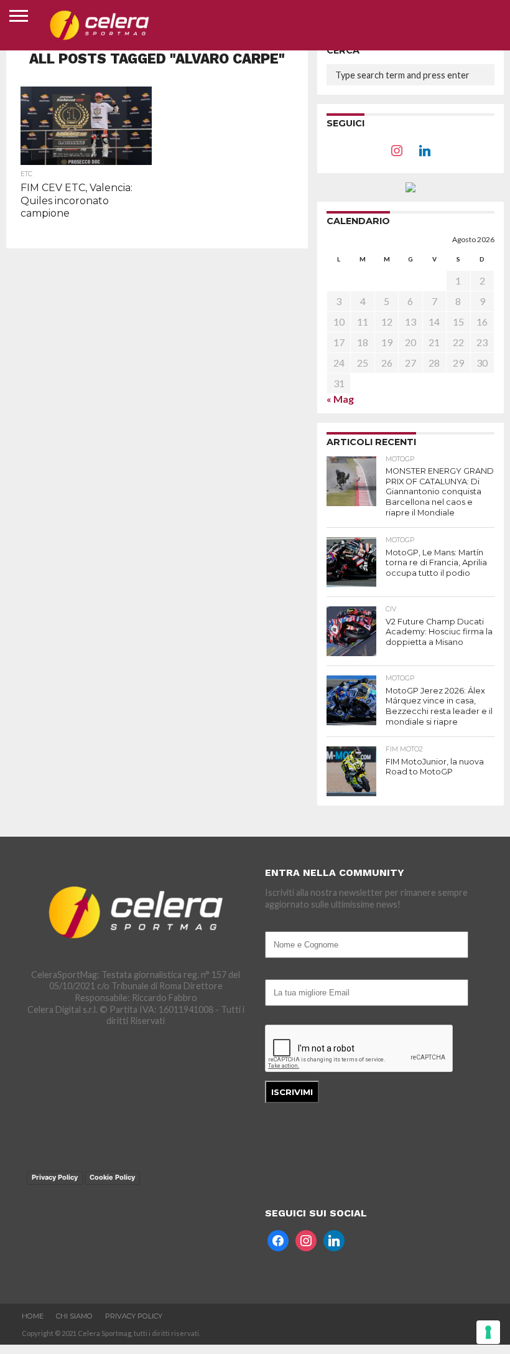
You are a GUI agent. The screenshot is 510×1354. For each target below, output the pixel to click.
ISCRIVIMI (292, 1092)
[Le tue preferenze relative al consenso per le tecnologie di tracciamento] (488, 1332)
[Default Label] (334, 1239)
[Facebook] (396, 149)
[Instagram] (306, 1239)
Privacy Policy (55, 1177)
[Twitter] (424, 149)
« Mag (340, 399)
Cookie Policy (112, 1177)
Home (33, 1316)
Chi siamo (74, 1316)
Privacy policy (133, 1316)
